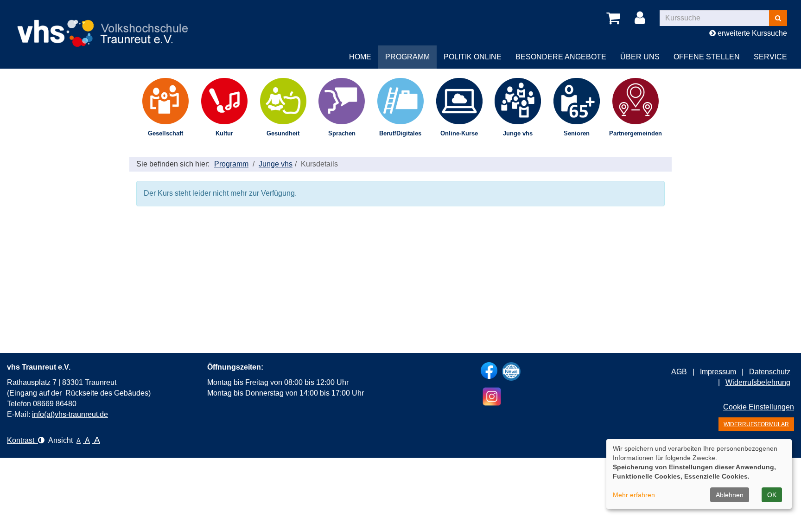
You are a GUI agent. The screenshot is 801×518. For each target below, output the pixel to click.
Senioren (577, 133)
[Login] (641, 18)
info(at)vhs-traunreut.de (70, 414)
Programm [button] (407, 57)
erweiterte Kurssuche (751, 33)
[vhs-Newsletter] (511, 371)
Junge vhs (518, 133)
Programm (231, 164)
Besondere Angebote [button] (560, 57)
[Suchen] (778, 18)
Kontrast (22, 440)
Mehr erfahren (634, 495)
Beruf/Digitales (400, 133)
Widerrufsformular (756, 424)
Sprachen (342, 133)
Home (360, 57)
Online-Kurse (459, 133)
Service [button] (770, 57)
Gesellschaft (165, 133)
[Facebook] (489, 370)
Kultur (224, 133)
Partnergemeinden (635, 133)
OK (771, 495)
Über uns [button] (640, 57)
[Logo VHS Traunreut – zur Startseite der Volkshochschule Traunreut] (111, 26)
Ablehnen (730, 495)
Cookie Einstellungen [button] (758, 407)
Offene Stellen (707, 57)
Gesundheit (283, 133)
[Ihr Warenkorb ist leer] (614, 18)
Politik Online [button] (473, 57)
